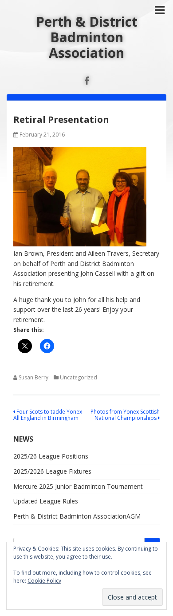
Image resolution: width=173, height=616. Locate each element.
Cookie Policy (44, 580)
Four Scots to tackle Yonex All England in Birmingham (47, 415)
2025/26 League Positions (50, 456)
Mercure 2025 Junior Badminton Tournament (78, 486)
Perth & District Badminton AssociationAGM (77, 516)
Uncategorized (78, 377)
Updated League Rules (45, 501)
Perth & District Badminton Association (87, 37)
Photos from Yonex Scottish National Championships (125, 415)
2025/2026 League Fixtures (52, 471)
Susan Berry (33, 377)
